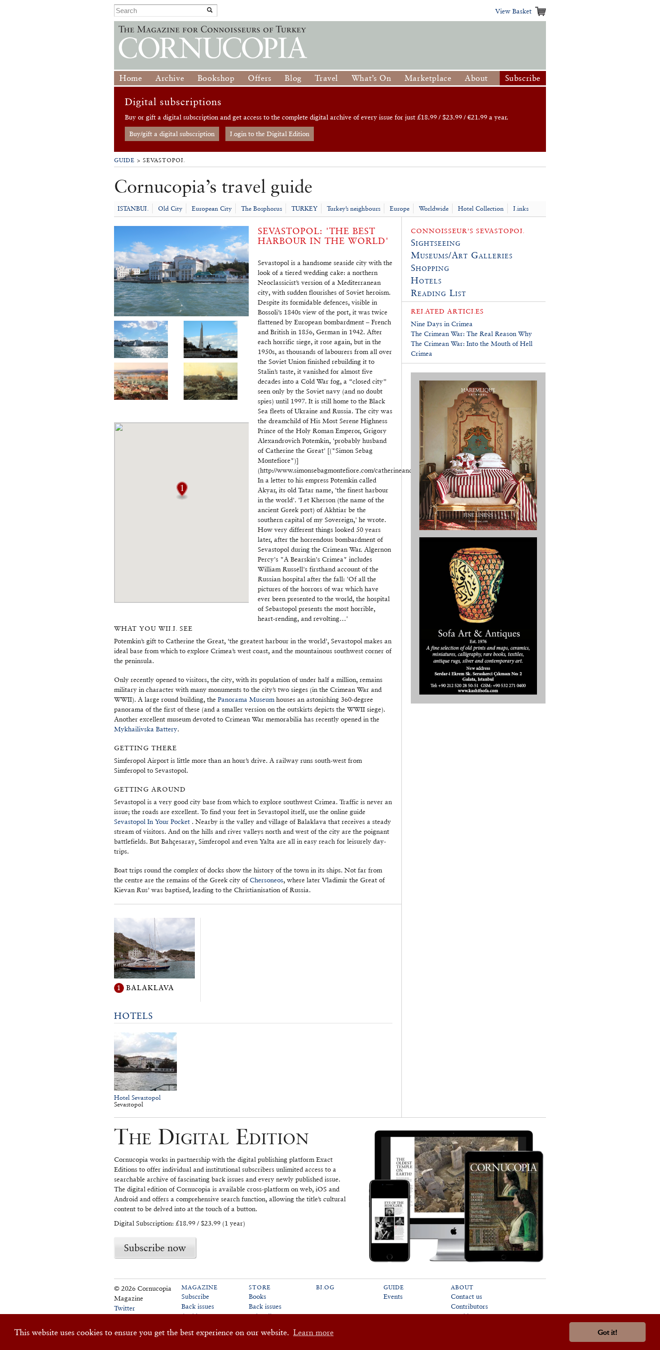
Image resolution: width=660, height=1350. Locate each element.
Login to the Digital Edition (269, 133)
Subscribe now (155, 1247)
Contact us (466, 1296)
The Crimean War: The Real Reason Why (471, 333)
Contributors (469, 1306)
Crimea (421, 353)
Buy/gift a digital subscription (172, 133)
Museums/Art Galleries (462, 255)
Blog (293, 78)
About (476, 78)
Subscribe (523, 78)
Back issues (197, 1306)
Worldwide (434, 208)
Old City (170, 208)
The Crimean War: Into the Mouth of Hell (471, 343)
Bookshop (216, 78)
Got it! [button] (607, 1332)
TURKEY (304, 208)
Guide (124, 160)
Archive (169, 78)
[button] (182, 497)
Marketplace (428, 78)
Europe (399, 208)
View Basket (513, 11)
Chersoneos (266, 880)
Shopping (430, 267)
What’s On (371, 78)
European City (212, 208)
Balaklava (150, 987)
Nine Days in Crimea (442, 324)
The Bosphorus (261, 208)
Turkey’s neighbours (353, 208)
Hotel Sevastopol (137, 1097)
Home (130, 78)
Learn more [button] (313, 1332)
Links (520, 208)
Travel (326, 78)
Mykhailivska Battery (145, 729)
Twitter (124, 1308)
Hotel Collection (481, 208)
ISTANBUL (133, 208)
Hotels (133, 1015)
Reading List (438, 293)
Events (393, 1296)
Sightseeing (436, 242)
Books (257, 1296)
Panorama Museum (246, 699)
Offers (260, 78)
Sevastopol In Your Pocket (153, 821)
